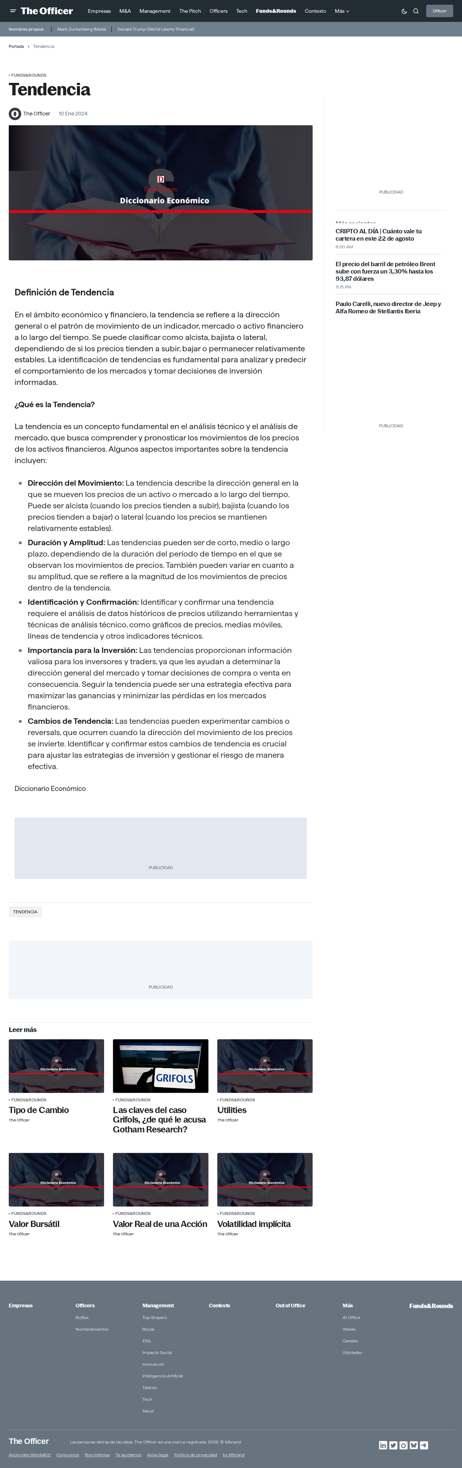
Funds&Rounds (28, 75)
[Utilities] (265, 1066)
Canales (350, 1340)
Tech (147, 1399)
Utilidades (352, 1352)
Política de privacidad (195, 1454)
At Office (351, 1317)
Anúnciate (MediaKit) (29, 1454)
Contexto (219, 1305)
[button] (13, 11)
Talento (149, 1387)
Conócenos (67, 1454)
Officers (85, 1305)
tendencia (25, 911)
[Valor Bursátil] (56, 1180)
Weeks (349, 1329)
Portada (16, 46)
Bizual (148, 1329)
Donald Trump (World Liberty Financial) (156, 29)
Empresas (21, 1305)
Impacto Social (157, 1352)
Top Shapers (154, 1317)
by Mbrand (233, 1454)
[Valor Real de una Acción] (160, 1180)
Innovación (153, 1364)
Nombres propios (26, 29)
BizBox (82, 1317)
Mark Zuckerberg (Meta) (81, 29)
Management (158, 1305)
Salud (147, 1410)
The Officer (29, 1440)
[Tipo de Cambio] (56, 1066)
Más (348, 1305)
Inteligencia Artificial (162, 1375)
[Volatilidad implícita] (265, 1180)
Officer (440, 10)
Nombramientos (92, 1329)
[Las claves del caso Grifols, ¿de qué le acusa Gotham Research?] (160, 1066)
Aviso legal (157, 1454)
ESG (146, 1340)
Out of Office (290, 1305)
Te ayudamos (128, 1454)
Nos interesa (97, 1454)
